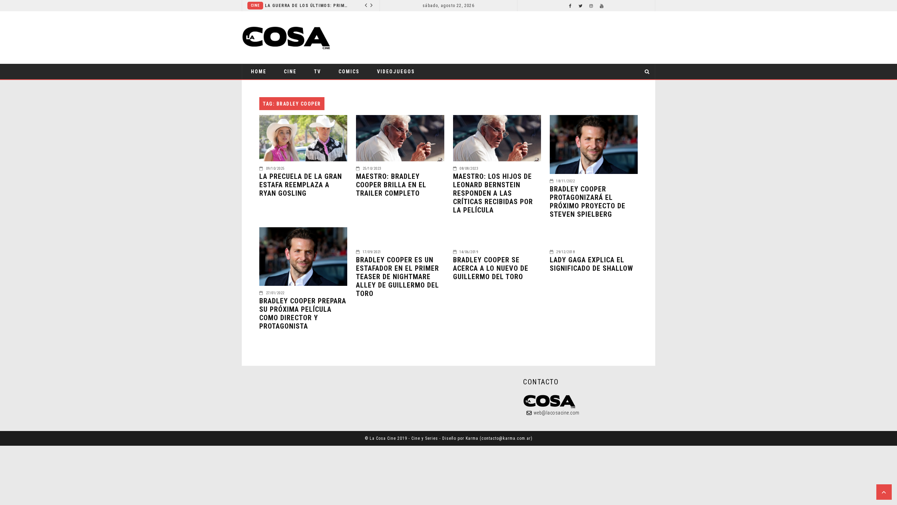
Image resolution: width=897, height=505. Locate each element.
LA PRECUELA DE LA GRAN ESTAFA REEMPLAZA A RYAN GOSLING (300, 184)
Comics (349, 71)
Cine (255, 5)
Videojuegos (396, 71)
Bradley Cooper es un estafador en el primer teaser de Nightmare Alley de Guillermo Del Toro (397, 277)
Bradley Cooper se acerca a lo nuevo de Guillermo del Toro (490, 268)
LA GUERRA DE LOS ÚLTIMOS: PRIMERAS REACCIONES (307, 5)
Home (258, 71)
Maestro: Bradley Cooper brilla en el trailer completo (391, 184)
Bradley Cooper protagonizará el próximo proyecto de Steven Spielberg (587, 201)
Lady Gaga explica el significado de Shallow (591, 264)
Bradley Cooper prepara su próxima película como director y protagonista (302, 313)
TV (317, 71)
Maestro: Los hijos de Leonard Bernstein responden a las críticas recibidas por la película (493, 193)
